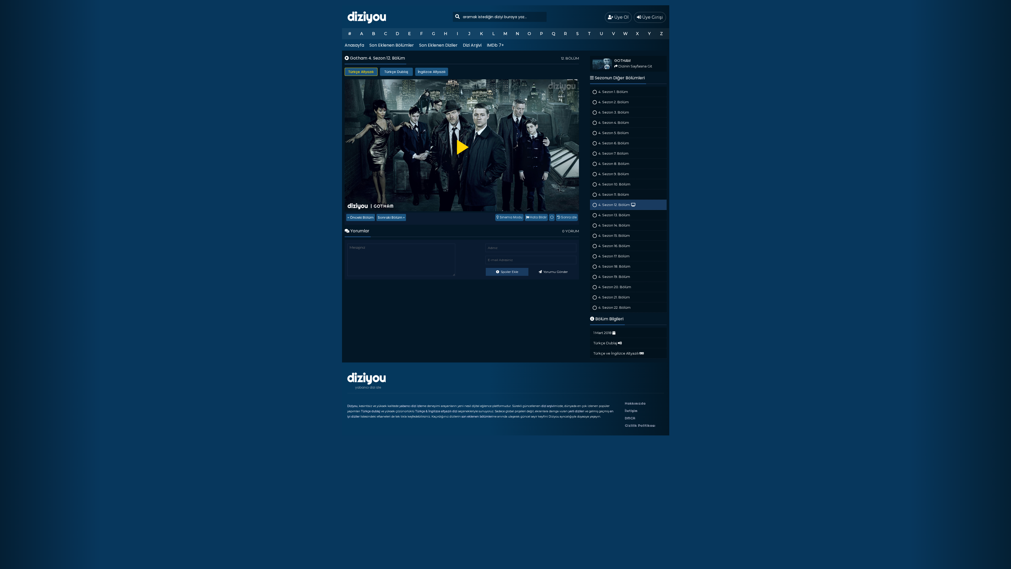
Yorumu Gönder (555, 272)
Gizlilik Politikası (640, 425)
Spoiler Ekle (509, 272)
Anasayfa (354, 45)
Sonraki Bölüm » (391, 217)
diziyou (367, 16)
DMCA (630, 418)
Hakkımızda (635, 403)
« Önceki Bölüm (361, 217)
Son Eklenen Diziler (438, 45)
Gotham (596, 58)
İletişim (631, 411)
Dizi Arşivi (472, 45)
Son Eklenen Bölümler (391, 45)
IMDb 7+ (495, 45)
